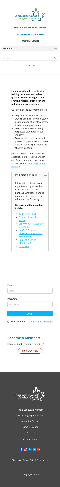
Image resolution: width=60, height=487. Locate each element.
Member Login (30, 439)
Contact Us (30, 432)
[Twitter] (34, 449)
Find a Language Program (30, 409)
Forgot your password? (41, 321)
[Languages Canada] (30, 394)
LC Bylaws (24, 246)
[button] (55, 58)
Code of (23, 213)
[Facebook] (21, 449)
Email (10, 285)
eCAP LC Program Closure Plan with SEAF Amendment (30, 233)
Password (12, 298)
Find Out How (30, 350)
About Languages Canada (30, 415)
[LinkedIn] (30, 449)
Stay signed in (18, 321)
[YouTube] (38, 449)
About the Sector (30, 421)
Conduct (31, 213)
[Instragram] (25, 449)
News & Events (30, 426)
